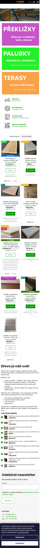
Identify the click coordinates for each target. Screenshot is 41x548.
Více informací (23, 532)
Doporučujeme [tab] (15, 136)
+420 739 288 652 (11, 519)
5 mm (7, 274)
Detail (10, 170)
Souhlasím (19, 543)
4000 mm (30, 222)
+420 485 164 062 (11, 517)
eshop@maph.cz (10, 514)
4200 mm (10, 360)
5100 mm (7, 181)
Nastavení (20, 537)
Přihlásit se (8, 501)
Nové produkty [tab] (26, 136)
